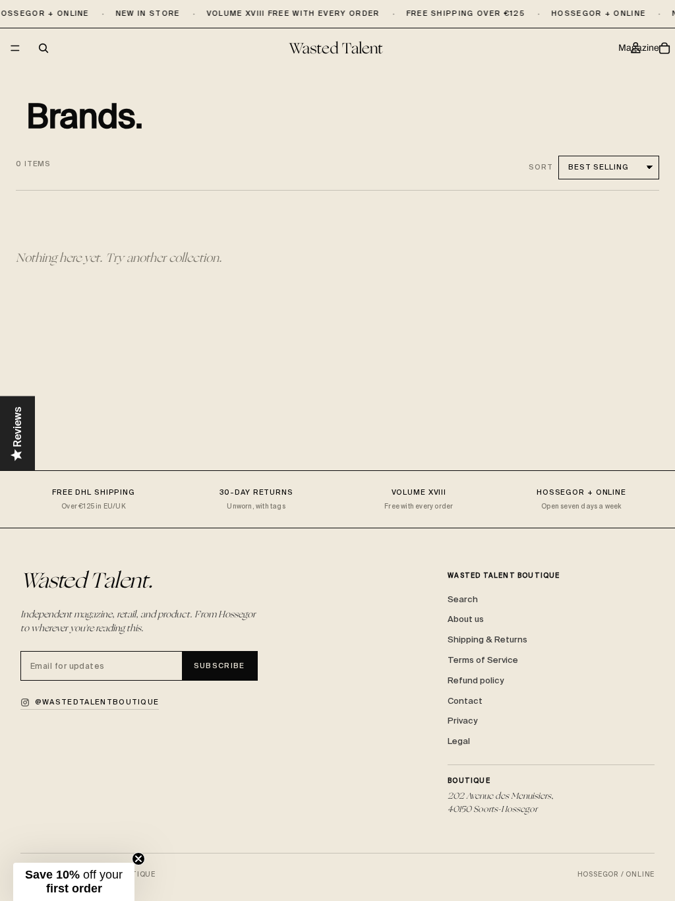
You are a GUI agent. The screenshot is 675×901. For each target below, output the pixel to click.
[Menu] (15, 49)
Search (463, 599)
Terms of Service (483, 660)
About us (466, 619)
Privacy (462, 721)
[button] (73, 882)
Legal (459, 741)
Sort (541, 167)
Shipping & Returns (487, 639)
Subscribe (219, 665)
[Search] (43, 48)
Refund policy (476, 680)
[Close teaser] (138, 858)
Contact (465, 701)
